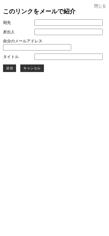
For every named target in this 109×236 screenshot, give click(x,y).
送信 (9, 68)
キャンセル (32, 68)
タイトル (11, 56)
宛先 (7, 22)
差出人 (9, 32)
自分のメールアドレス (22, 41)
